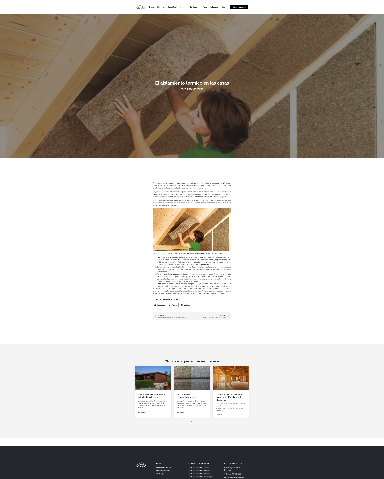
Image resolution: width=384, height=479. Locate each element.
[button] (239, 7)
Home (151, 7)
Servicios (193, 7)
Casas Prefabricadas (176, 7)
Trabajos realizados (210, 7)
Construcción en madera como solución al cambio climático (229, 397)
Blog (223, 7)
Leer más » (141, 412)
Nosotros (160, 7)
